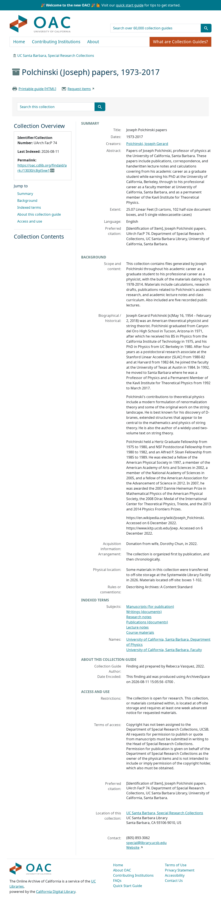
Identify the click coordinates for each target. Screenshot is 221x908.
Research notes (139, 617)
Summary (25, 193)
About (93, 42)
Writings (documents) (144, 611)
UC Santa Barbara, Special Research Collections (55, 55)
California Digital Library (55, 891)
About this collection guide (39, 214)
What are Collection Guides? (180, 42)
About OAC (122, 870)
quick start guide (130, 5)
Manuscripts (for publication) (150, 606)
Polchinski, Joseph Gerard (147, 143)
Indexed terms (29, 207)
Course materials (140, 632)
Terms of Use (175, 865)
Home (19, 42)
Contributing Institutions (56, 42)
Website (132, 847)
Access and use (29, 221)
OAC (40, 24)
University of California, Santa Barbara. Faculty (164, 649)
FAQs (117, 880)
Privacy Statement (179, 870)
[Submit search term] (206, 28)
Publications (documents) (147, 622)
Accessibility (175, 875)
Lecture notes (137, 627)
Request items (79, 88)
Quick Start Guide (127, 885)
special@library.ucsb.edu (146, 842)
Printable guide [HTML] (37, 88)
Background (27, 200)
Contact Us (174, 880)
